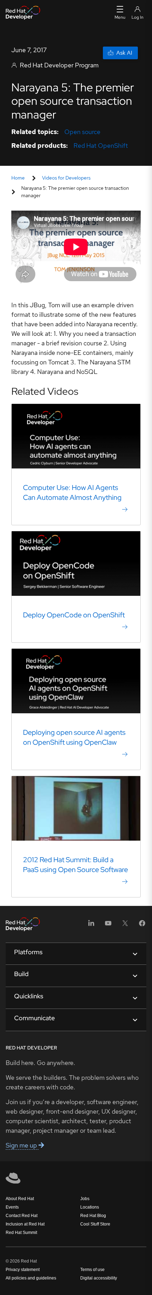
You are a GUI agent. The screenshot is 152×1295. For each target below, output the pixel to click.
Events (12, 1207)
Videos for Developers (66, 178)
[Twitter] (125, 925)
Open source (82, 132)
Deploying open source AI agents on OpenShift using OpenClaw (74, 737)
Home (18, 178)
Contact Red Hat (21, 1215)
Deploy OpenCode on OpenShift (74, 614)
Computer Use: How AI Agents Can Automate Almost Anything (72, 492)
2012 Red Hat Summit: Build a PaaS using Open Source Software (75, 864)
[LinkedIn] (91, 925)
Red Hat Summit (21, 1232)
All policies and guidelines (31, 1278)
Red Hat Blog (93, 1215)
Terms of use (92, 1269)
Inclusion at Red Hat (25, 1224)
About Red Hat (20, 1198)
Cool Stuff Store (95, 1224)
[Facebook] (142, 925)
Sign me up (22, 1145)
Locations (89, 1207)
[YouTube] (108, 925)
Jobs (84, 1198)
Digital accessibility (98, 1278)
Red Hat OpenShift (101, 145)
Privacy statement (23, 1269)
